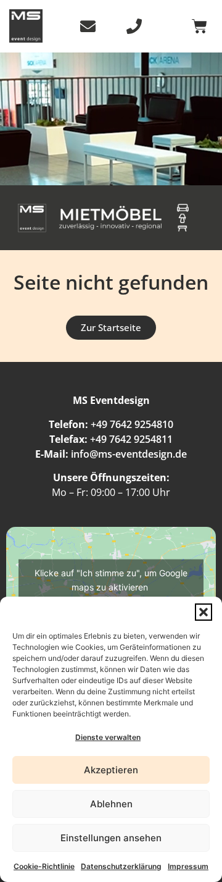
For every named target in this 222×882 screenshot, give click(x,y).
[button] (203, 612)
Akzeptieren (111, 770)
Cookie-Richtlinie (44, 866)
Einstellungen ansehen (111, 838)
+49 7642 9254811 (131, 439)
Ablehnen (111, 804)
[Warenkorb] (199, 26)
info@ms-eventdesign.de (129, 454)
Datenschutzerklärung (121, 866)
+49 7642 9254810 (132, 424)
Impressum (188, 866)
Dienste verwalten (108, 737)
